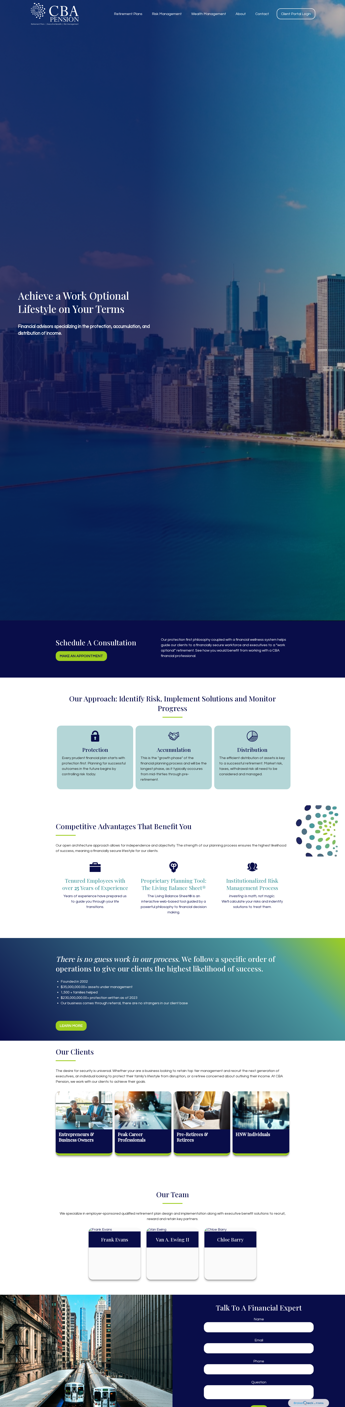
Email (259, 1340)
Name (259, 1319)
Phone (258, 1361)
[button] (128, 14)
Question (258, 1382)
